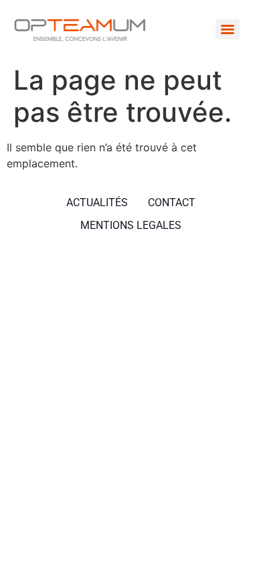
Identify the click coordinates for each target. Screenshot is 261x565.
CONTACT (171, 202)
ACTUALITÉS (97, 202)
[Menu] (227, 29)
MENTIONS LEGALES (130, 225)
